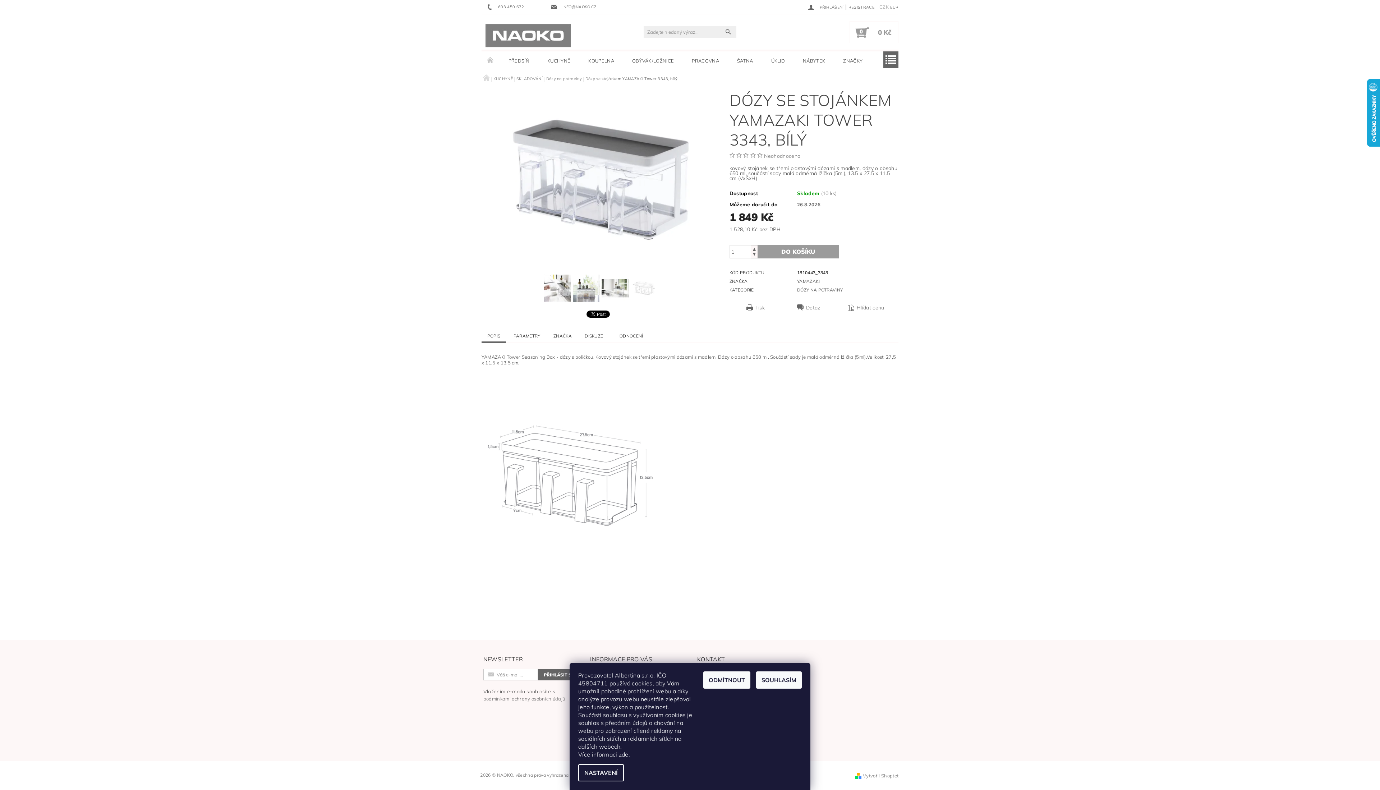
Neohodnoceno (782, 156)
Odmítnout (727, 680)
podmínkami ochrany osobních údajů (524, 699)
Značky (852, 61)
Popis (494, 336)
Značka (562, 336)
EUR (894, 7)
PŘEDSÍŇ (519, 61)
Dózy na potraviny (820, 290)
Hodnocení (629, 336)
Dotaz (813, 307)
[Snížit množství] (754, 255)
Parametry (527, 336)
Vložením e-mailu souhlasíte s (524, 695)
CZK (884, 7)
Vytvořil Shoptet (880, 775)
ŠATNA (745, 61)
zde (624, 754)
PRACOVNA (705, 61)
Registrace (861, 7)
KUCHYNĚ (558, 61)
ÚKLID (778, 61)
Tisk (760, 307)
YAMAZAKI (808, 281)
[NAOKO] (528, 35)
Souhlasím (779, 680)
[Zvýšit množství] (754, 248)
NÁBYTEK (814, 61)
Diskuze (594, 336)
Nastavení (601, 772)
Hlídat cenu (870, 307)
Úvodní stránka (491, 60)
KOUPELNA (601, 61)
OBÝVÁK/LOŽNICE (653, 61)
